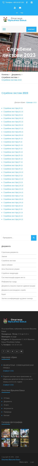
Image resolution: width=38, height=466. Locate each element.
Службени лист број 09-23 (13, 135)
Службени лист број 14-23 (13, 152)
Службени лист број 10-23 (13, 139)
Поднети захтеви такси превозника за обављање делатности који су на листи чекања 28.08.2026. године (18, 379)
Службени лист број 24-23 (13, 186)
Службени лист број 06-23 (13, 125)
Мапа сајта (23, 462)
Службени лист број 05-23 (13, 122)
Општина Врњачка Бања (11, 459)
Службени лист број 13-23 (13, 149)
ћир (22, 13)
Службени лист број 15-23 (13, 155)
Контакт (31, 29)
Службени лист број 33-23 (13, 216)
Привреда (7, 412)
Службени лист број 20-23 (13, 172)
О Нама (7, 398)
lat (17, 13)
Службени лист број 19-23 (13, 169)
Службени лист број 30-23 (13, 206)
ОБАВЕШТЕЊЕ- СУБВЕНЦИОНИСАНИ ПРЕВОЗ (18, 366)
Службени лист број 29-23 (13, 203)
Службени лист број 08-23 (13, 132)
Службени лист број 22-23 (13, 179)
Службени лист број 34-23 (13, 219)
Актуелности (8, 408)
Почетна (5, 74)
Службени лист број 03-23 (13, 115)
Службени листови (9, 77)
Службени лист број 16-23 (13, 159)
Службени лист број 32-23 (13, 213)
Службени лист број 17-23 (13, 162)
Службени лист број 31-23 (13, 209)
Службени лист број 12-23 (13, 145)
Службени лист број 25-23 (13, 189)
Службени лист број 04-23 (13, 118)
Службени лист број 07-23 (13, 128)
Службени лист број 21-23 (13, 176)
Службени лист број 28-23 (13, 199)
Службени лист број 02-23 (13, 112)
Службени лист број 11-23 (13, 142)
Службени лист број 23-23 (13, 182)
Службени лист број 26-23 (13, 192)
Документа (16, 74)
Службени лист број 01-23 (13, 108)
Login (32, 462)
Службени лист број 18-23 (13, 165)
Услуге (6, 405)
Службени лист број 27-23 (13, 196)
